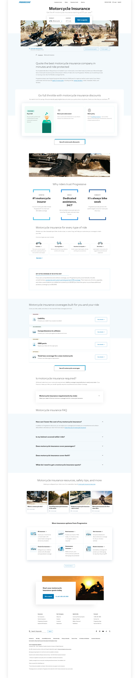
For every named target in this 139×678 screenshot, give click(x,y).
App (97, 621)
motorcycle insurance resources (86, 484)
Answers (42, 621)
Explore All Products (42, 623)
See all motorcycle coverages (69, 368)
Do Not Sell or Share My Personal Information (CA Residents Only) (43, 640)
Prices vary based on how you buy (64, 649)
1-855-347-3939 (108, 2)
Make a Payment (77, 621)
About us (83, 2)
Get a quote (48, 596)
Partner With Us (97, 623)
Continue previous (91, 49)
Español (119, 2)
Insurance (40, 55)
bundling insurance (96, 116)
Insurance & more (58, 2)
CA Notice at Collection (84, 638)
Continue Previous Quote (78, 616)
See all (69, 565)
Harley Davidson (78, 80)
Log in (115, 2)
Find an (105, 49)
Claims (66, 2)
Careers (58, 619)
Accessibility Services (46, 638)
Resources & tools (74, 2)
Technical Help (56, 638)
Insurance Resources (95, 638)
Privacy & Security (65, 638)
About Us (59, 616)
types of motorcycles (58, 80)
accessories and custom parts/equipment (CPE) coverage (63, 280)
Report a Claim (76, 619)
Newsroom (59, 623)
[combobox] (55, 21)
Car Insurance (41, 616)
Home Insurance (42, 619)
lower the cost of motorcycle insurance (75, 427)
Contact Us (96, 619)
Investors (59, 621)
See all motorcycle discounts (70, 142)
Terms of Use (74, 638)
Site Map (38, 638)
